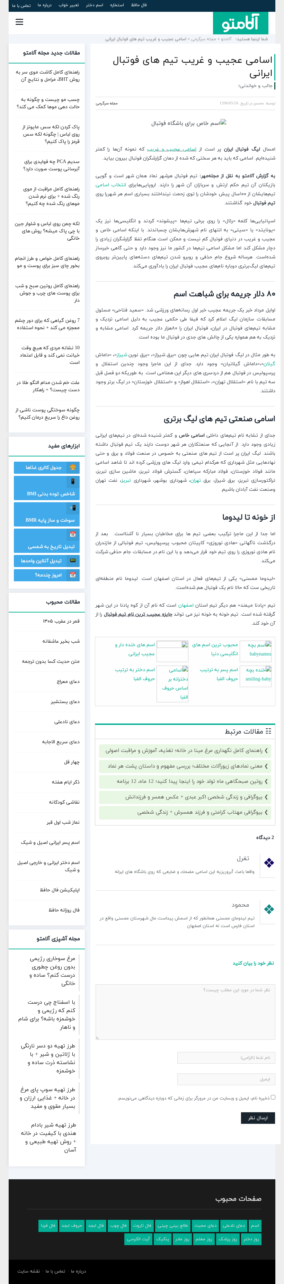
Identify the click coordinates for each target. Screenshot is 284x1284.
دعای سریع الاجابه (61, 742)
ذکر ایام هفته (66, 782)
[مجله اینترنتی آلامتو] (240, 23)
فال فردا (48, 1226)
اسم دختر (94, 5)
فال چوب (118, 1226)
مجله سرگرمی (203, 39)
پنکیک (162, 1239)
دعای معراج (68, 681)
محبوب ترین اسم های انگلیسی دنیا (215, 649)
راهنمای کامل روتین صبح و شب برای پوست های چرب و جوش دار (47, 293)
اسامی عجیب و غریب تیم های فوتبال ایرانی (193, 66)
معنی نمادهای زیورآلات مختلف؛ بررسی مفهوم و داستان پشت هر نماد (185, 766)
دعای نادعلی (67, 722)
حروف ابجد (72, 1226)
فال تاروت (142, 1226)
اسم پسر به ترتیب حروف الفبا (219, 674)
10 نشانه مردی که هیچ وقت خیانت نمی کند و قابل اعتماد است (50, 355)
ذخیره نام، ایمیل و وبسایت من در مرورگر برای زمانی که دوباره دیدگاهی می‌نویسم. (193, 1098)
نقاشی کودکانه (64, 802)
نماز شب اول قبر (63, 822)
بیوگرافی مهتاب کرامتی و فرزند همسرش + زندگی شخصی (200, 812)
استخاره (117, 5)
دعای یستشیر (65, 702)
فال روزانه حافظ (64, 910)
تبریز (126, 480)
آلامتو (226, 39)
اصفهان (186, 605)
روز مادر (182, 1239)
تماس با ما (21, 6)
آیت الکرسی (138, 1239)
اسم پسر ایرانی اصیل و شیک (50, 842)
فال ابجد (96, 1226)
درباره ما (45, 5)
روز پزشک (228, 1239)
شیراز (122, 355)
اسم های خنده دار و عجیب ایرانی (135, 649)
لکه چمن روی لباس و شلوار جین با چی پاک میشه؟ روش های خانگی (47, 231)
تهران (195, 480)
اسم (255, 1226)
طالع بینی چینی (173, 1226)
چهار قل (72, 762)
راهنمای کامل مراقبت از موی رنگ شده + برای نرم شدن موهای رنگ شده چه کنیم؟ (51, 196)
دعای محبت (205, 1226)
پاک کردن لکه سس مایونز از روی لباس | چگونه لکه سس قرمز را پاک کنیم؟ (51, 134)
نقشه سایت (28, 1271)
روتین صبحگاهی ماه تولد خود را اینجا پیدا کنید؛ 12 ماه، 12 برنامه (190, 781)
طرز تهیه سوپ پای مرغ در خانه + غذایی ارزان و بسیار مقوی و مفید (47, 1098)
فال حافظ (139, 5)
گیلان (269, 364)
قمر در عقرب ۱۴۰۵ (61, 621)
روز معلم (204, 1239)
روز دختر (251, 1239)
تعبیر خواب (69, 5)
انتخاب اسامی (111, 185)
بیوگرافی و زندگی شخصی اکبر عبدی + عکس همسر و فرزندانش (194, 797)
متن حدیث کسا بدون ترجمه (51, 661)
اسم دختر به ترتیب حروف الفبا (135, 674)
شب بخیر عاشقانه (61, 641)
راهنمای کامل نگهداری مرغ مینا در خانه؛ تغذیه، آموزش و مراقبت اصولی (184, 750)
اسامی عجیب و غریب (171, 149)
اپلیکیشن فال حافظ (60, 890)
